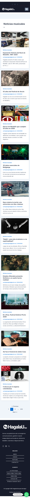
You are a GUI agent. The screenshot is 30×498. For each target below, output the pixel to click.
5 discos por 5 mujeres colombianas (11, 388)
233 (21, 409)
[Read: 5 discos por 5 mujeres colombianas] (15, 373)
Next (15, 412)
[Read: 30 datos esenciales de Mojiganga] (15, 152)
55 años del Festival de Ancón (13, 91)
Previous (15, 406)
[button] (26, 494)
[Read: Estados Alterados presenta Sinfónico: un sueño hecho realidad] (15, 262)
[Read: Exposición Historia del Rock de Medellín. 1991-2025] (15, 39)
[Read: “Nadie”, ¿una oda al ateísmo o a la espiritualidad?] (15, 226)
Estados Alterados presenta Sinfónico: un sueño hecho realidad (12, 278)
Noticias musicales (7, 50)
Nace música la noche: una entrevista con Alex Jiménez (13, 203)
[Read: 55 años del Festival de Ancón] (15, 78)
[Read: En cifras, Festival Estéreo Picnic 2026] (15, 301)
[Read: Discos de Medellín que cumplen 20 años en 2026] (15, 113)
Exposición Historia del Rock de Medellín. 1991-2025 (14, 54)
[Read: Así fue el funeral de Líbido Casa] (15, 338)
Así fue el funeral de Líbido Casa (14, 352)
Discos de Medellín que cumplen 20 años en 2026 (14, 127)
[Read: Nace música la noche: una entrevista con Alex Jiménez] (15, 189)
